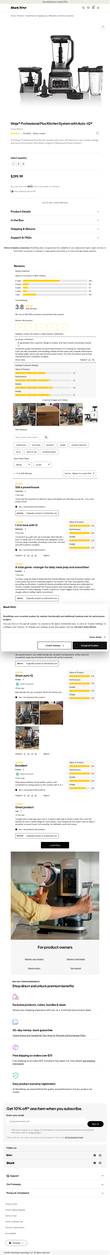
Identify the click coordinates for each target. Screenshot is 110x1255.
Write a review (39, 133)
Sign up (95, 1124)
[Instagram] (100, 1162)
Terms (36, 1130)
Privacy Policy (35, 1132)
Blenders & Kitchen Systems (61, 16)
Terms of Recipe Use (14, 1221)
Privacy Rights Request (15, 1210)
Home (13, 16)
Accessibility (10, 1233)
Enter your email (15, 1115)
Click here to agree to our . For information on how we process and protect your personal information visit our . (52, 1131)
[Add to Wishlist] (97, 134)
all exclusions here (74, 1137)
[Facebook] (94, 1162)
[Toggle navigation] (98, 7)
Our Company (13, 1184)
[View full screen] (103, 27)
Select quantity (19, 158)
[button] (83, 7)
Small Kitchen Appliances (36, 16)
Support (14, 1175)
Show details (95, 637)
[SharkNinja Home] (19, 8)
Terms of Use (11, 1216)
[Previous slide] (29, 58)
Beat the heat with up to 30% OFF (55, 1)
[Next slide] (76, 58)
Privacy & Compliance (17, 1192)
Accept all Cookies (89, 645)
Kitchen (21, 16)
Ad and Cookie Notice (85, 627)
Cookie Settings (53, 645)
